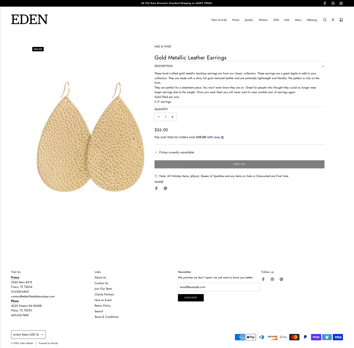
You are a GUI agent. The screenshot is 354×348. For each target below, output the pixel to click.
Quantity (161, 109)
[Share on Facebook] (156, 189)
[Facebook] (325, 3)
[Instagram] (333, 3)
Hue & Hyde (163, 46)
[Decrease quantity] (159, 117)
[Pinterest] (341, 3)
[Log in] (333, 20)
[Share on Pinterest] (165, 189)
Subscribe (190, 297)
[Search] (325, 20)
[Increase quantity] (172, 117)
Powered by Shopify (48, 343)
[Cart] (341, 20)
